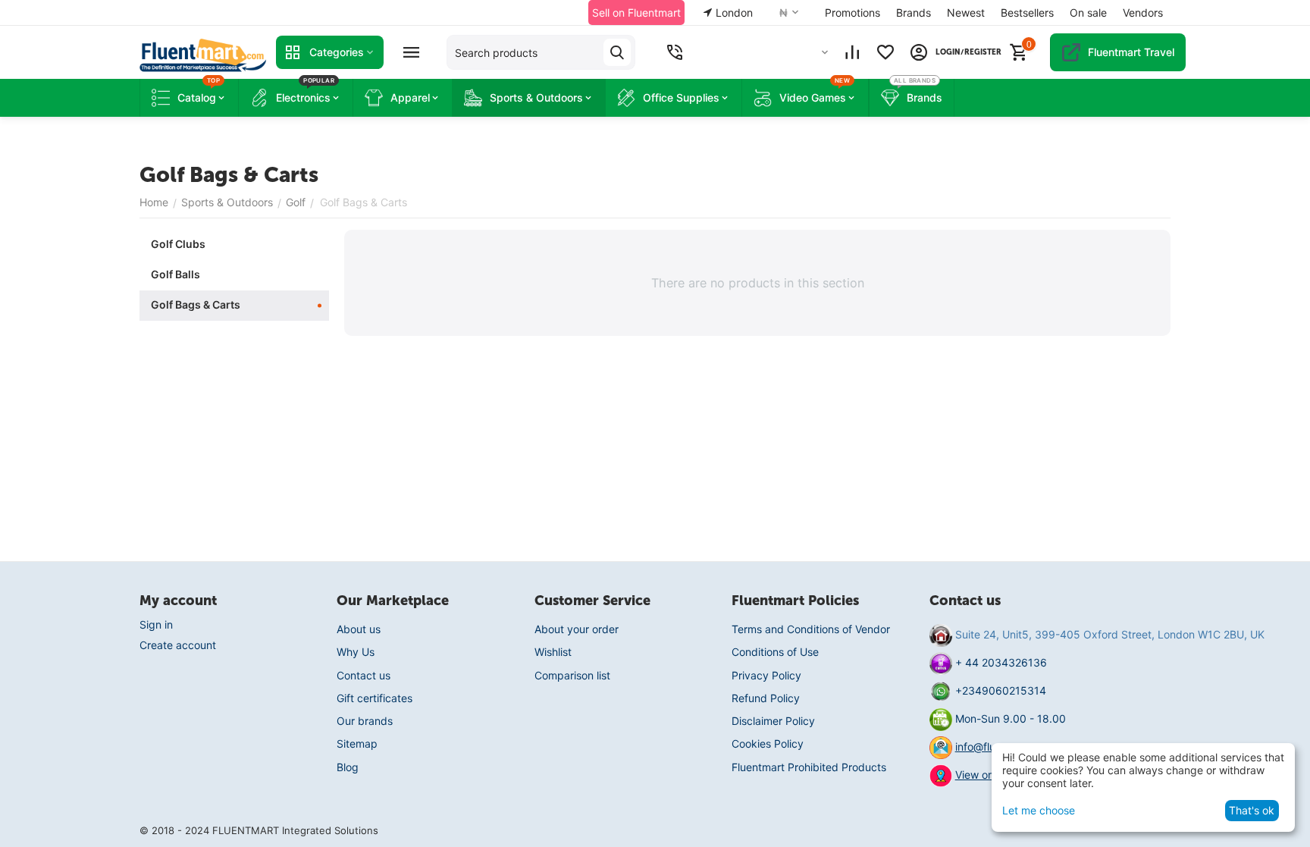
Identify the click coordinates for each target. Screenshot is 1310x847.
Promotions (852, 12)
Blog (348, 767)
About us (359, 629)
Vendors (1143, 12)
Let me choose (1038, 810)
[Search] (617, 52)
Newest (966, 12)
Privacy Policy (766, 675)
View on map (987, 774)
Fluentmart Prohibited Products (809, 767)
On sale (1088, 12)
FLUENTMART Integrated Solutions (295, 830)
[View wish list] (885, 52)
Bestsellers (1027, 12)
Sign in (156, 624)
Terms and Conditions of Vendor (811, 629)
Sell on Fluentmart (636, 12)
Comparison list (572, 675)
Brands (913, 12)
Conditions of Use (775, 651)
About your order (576, 629)
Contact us (363, 675)
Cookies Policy (768, 743)
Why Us (356, 651)
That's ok (1251, 810)
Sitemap (357, 743)
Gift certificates (374, 698)
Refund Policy (766, 698)
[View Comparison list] (852, 52)
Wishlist (553, 651)
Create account (177, 644)
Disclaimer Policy (773, 720)
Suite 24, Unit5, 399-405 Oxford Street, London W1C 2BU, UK (1110, 634)
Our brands (365, 720)
